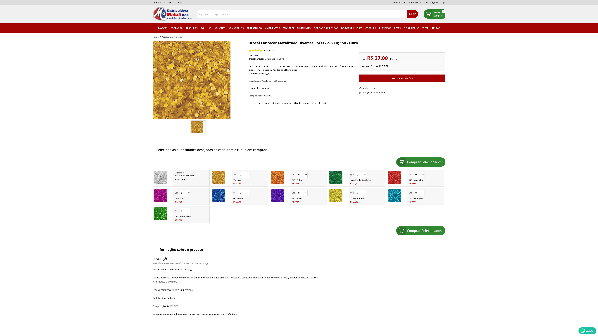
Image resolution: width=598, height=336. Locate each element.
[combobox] (307, 14)
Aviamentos (272, 28)
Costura (370, 28)
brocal (179, 37)
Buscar (412, 14)
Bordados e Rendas (326, 28)
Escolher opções (402, 78)
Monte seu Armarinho (297, 28)
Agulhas (206, 28)
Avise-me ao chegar (184, 175)
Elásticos (385, 28)
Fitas (397, 28)
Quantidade (249, 175)
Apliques (219, 28)
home (156, 37)
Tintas (436, 28)
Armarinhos (236, 28)
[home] (172, 14)
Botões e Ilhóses (351, 28)
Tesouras (191, 28)
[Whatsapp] (587, 330)
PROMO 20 (177, 28)
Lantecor (254, 55)
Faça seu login (437, 2)
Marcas (162, 28)
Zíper (425, 28)
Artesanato (254, 28)
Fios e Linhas (411, 28)
